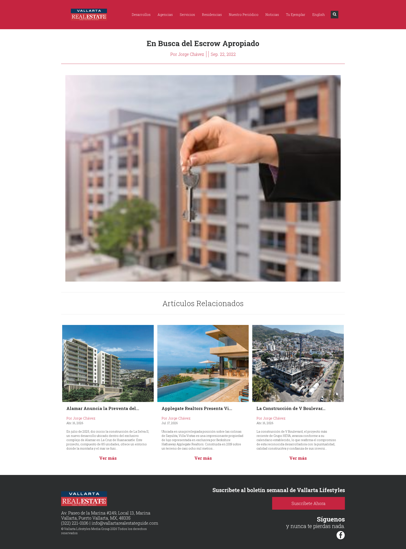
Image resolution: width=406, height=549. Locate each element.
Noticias (272, 14)
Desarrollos (141, 14)
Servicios (187, 14)
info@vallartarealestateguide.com (125, 523)
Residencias (212, 14)
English (318, 14)
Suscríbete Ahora (308, 503)
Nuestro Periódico (243, 14)
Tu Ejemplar (295, 14)
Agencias (165, 14)
